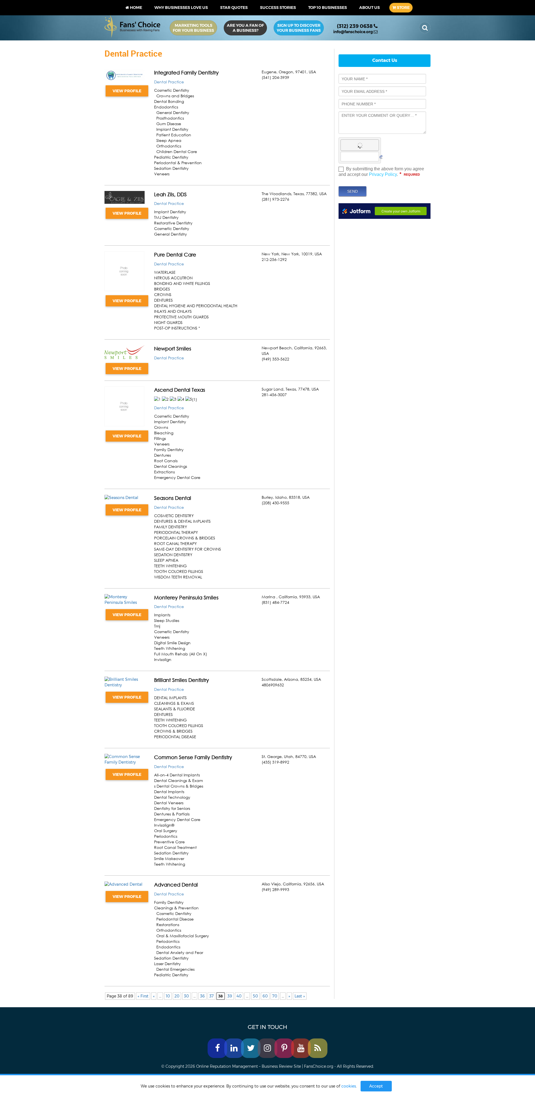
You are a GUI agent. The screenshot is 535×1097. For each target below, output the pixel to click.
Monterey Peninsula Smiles (186, 597)
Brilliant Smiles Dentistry (181, 680)
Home (135, 7)
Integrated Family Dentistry (186, 72)
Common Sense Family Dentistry (193, 757)
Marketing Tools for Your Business (193, 28)
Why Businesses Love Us (181, 7)
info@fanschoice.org (353, 31)
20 (176, 996)
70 (274, 996)
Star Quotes (234, 7)
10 (168, 996)
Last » (300, 996)
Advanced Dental (176, 885)
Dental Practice (169, 81)
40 (239, 996)
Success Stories (278, 7)
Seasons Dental (172, 498)
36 (202, 996)
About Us (369, 7)
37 (211, 996)
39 (229, 996)
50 (255, 996)
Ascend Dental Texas (179, 390)
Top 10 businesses (327, 7)
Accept (376, 1086)
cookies (348, 1086)
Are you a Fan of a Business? (245, 28)
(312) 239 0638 (355, 26)
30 (186, 996)
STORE (403, 7)
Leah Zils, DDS (170, 194)
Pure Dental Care (175, 254)
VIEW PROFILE (127, 90)
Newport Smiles (172, 348)
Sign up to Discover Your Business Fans (299, 28)
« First (143, 996)
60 (265, 996)
